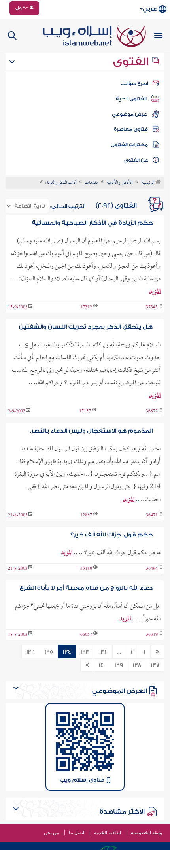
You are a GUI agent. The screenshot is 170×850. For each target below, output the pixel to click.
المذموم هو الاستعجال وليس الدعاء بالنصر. (91, 430)
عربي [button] (150, 9)
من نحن (51, 832)
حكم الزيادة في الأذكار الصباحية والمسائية (92, 222)
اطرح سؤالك (134, 83)
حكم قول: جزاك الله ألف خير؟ (111, 534)
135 (49, 652)
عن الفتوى (136, 160)
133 (85, 652)
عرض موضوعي (129, 114)
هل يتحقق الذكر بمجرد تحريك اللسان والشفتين (86, 326)
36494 (152, 569)
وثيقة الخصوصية (146, 832)
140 (102, 665)
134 (67, 652)
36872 (152, 411)
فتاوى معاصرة (131, 129)
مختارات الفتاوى (129, 144)
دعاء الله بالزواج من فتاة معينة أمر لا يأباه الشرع (86, 588)
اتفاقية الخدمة (107, 832)
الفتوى (132, 61)
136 (30, 652)
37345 (152, 307)
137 (155, 665)
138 (137, 665)
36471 (152, 515)
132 (103, 652)
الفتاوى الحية (131, 99)
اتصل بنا (76, 832)
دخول (22, 8)
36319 (152, 635)
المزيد (155, 291)
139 (119, 665)
